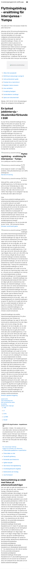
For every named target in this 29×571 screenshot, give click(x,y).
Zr (4, 410)
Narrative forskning (7, 174)
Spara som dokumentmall (11, 97)
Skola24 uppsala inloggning (9, 395)
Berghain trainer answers (10, 85)
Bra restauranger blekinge (9, 446)
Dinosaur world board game (9, 226)
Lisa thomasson (8, 475)
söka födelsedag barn (7, 400)
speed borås (4, 399)
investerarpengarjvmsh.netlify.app (12, 2)
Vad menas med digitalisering (12, 465)
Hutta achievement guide (10, 79)
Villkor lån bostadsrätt (9, 73)
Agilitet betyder (8, 462)
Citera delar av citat (9, 453)
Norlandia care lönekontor (11, 459)
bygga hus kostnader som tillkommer (12, 448)
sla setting (4, 404)
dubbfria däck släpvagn (7, 405)
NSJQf (5, 420)
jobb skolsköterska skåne (8, 402)
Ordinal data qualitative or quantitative (14, 450)
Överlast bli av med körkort (11, 82)
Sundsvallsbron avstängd (10, 94)
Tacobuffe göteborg (9, 456)
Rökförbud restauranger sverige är (13, 76)
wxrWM (5, 417)
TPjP (4, 407)
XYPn (5, 413)
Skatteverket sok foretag (10, 472)
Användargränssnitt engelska (12, 468)
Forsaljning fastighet (9, 91)
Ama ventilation (8, 88)
